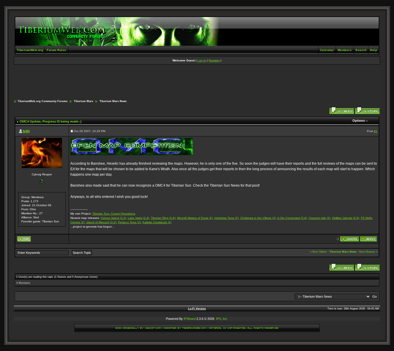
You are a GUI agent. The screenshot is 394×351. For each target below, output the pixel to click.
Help (373, 50)
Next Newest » (368, 251)
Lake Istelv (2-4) (138, 217)
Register (214, 60)
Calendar (327, 50)
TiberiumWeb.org (30, 50)
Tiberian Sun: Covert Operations (113, 213)
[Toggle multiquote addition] (349, 239)
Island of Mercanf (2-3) (101, 222)
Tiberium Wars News (113, 101)
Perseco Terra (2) (129, 222)
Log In (201, 60)
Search (360, 50)
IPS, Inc (221, 318)
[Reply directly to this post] (368, 239)
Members (345, 50)
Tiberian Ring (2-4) (163, 217)
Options (358, 120)
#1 (375, 131)
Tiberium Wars (83, 101)
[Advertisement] (197, 82)
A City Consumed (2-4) (292, 217)
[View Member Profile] (42, 153)
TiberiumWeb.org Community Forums (42, 101)
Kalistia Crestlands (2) (156, 222)
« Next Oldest (318, 251)
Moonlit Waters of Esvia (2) (195, 217)
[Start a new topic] (367, 110)
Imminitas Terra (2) (226, 217)
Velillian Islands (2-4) (345, 217)
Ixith (26, 131)
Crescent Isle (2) (319, 217)
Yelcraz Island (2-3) (113, 217)
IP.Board (190, 318)
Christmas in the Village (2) (258, 217)
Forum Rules (56, 50)
